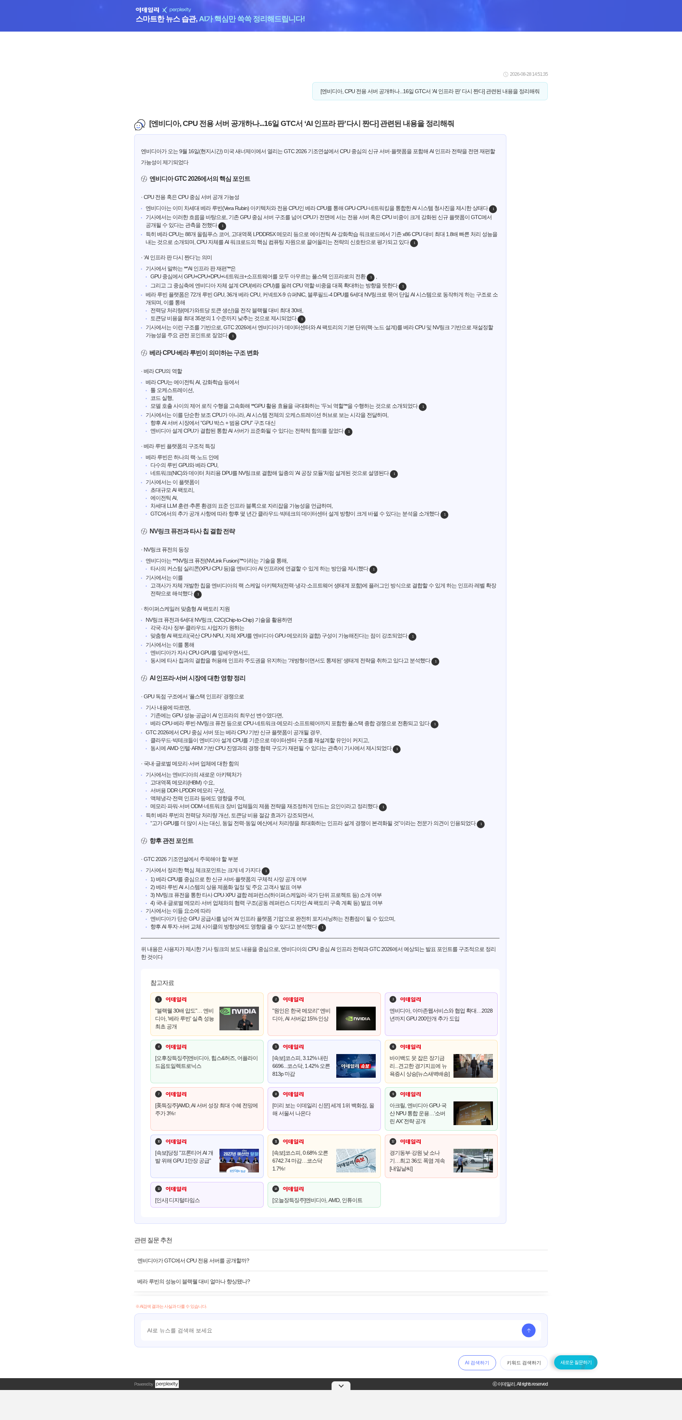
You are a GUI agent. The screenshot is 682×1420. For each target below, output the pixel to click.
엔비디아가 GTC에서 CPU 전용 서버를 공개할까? (193, 1260)
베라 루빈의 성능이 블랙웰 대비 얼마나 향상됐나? (193, 1281)
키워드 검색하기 (524, 1363)
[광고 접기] (341, 1385)
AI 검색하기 (477, 1363)
